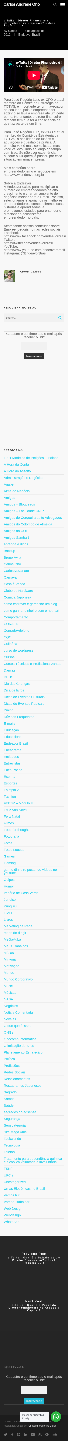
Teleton (9, 1152)
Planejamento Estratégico (23, 1052)
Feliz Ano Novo (15, 810)
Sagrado (10, 1092)
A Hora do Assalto (17, 471)
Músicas (10, 993)
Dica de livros (14, 690)
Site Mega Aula (15, 1132)
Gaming (10, 863)
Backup (9, 551)
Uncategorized (15, 1182)
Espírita (9, 777)
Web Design (13, 1208)
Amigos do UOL (16, 531)
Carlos (12, 30)
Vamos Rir (11, 1195)
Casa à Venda (14, 584)
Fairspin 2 (11, 790)
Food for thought (16, 830)
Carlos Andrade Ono (21, 4)
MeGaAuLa (12, 939)
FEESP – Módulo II (18, 803)
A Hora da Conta (16, 464)
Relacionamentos (17, 1079)
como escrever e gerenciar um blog (30, 604)
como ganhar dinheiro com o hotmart (31, 611)
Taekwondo (12, 1139)
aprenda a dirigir (16, 544)
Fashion (10, 796)
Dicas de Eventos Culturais (24, 697)
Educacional (13, 737)
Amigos (9, 498)
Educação (11, 730)
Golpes (9, 880)
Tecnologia (12, 1145)
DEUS (8, 677)
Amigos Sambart (16, 537)
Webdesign (12, 1215)
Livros (8, 919)
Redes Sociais (15, 1072)
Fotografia (11, 836)
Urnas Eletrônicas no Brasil (24, 1189)
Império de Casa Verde (21, 893)
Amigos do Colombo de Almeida (28, 524)
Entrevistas (12, 763)
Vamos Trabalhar (16, 1202)
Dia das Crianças (17, 684)
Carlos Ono (12, 564)
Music (8, 986)
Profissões (12, 1066)
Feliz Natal (12, 816)
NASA (8, 999)
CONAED (11, 624)
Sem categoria (15, 1125)
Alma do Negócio (17, 491)
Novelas (10, 1019)
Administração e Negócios (23, 478)
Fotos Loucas (14, 850)
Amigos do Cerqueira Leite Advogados (33, 518)
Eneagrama (12, 750)
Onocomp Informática (20, 1039)
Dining (8, 710)
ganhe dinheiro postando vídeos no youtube (30, 871)
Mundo (9, 973)
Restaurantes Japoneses (22, 1085)
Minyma (10, 959)
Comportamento (16, 617)
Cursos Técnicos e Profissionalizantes (32, 664)
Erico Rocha (13, 770)
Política (9, 1059)
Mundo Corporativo (18, 979)
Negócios (11, 1006)
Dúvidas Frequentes (19, 717)
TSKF (8, 1169)
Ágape (9, 484)
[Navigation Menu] (62, 4)
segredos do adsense (20, 1112)
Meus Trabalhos (16, 946)
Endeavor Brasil (29, 34)
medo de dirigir (15, 933)
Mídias (9, 953)
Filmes (9, 823)
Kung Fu (10, 906)
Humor (9, 886)
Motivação (11, 966)
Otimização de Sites (19, 1046)
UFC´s (9, 1175)
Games (9, 856)
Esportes (10, 783)
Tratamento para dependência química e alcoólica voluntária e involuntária (33, 1160)
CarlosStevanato (16, 571)
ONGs (8, 1032)
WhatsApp (11, 1222)
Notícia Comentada (18, 1012)
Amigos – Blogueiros (19, 504)
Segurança (12, 1119)
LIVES (8, 913)
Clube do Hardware (18, 591)
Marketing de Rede (18, 926)
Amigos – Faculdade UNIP (24, 511)
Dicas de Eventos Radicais (24, 704)
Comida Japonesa (17, 597)
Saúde (9, 1105)
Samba (9, 1099)
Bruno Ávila (12, 557)
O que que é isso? (17, 1026)
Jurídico (10, 900)
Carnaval (10, 577)
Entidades (11, 757)
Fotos (8, 843)
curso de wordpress (18, 650)
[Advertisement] (34, 403)
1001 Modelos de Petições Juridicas (31, 458)
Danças (9, 670)
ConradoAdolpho (16, 630)
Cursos (9, 657)
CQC (7, 637)
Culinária (10, 644)
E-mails (9, 723)
